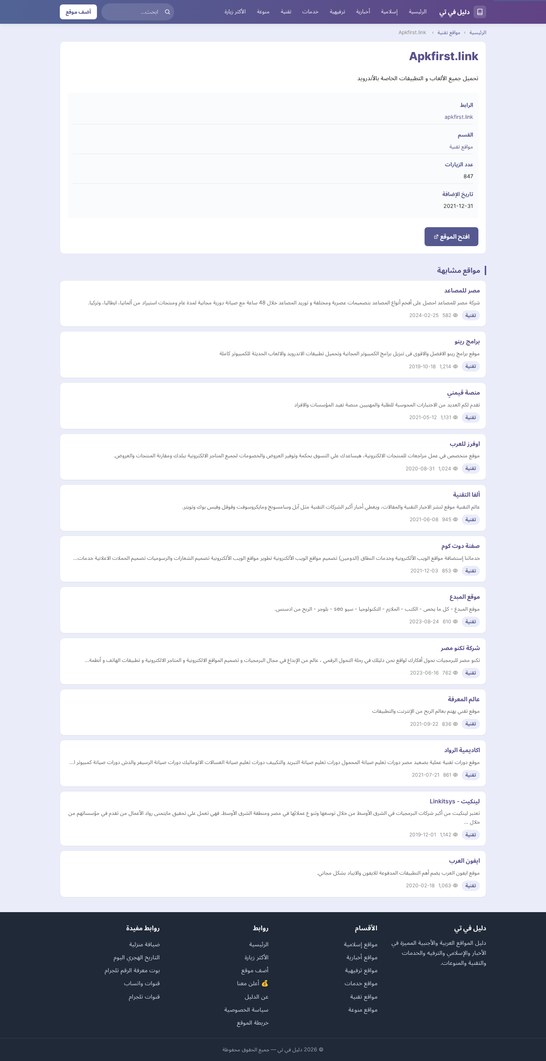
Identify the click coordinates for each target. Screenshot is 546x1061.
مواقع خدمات (361, 983)
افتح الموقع (454, 236)
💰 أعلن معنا (253, 983)
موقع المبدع (465, 596)
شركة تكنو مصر (460, 648)
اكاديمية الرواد (462, 750)
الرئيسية (418, 11)
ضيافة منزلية (144, 944)
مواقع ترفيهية (361, 970)
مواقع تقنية (449, 32)
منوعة (263, 11)
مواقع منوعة (362, 1009)
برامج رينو (467, 341)
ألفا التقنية (466, 494)
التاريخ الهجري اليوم (137, 957)
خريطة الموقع (253, 1022)
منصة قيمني (463, 392)
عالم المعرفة (464, 699)
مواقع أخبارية (362, 957)
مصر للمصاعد (462, 290)
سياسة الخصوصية (246, 1009)
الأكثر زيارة (235, 11)
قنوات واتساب (142, 983)
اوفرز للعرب (465, 443)
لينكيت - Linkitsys (455, 801)
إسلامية (389, 11)
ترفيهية (337, 11)
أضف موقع (78, 12)
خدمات (310, 11)
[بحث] (167, 11)
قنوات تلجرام (144, 996)
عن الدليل (257, 996)
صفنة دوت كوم (461, 545)
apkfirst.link (459, 117)
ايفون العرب (464, 860)
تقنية (286, 11)
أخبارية (363, 11)
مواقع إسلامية (360, 944)
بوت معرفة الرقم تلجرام (132, 970)
